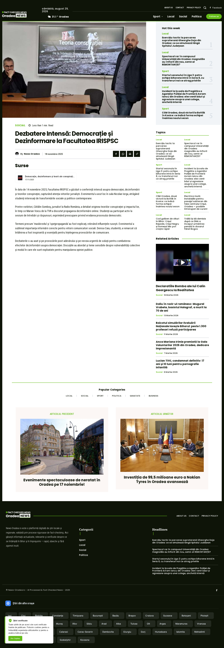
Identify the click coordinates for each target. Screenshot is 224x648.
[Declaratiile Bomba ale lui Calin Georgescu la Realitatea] (182, 262)
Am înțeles (15, 638)
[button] (204, 7)
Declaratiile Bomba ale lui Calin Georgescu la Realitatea (180, 288)
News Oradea (32, 154)
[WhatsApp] (123, 154)
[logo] (19, 14)
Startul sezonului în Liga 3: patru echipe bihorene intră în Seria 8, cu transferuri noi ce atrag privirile (183, 78)
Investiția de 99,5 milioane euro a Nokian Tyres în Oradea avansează (162, 479)
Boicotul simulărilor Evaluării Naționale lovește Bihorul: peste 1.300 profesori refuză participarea (181, 326)
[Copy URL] (137, 154)
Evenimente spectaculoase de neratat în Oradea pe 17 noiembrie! (61, 482)
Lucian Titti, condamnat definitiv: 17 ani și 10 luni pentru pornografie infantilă (180, 364)
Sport (165, 71)
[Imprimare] (130, 154)
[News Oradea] (17, 154)
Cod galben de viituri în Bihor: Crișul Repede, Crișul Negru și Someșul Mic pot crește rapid (167, 223)
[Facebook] (210, 8)
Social (20, 125)
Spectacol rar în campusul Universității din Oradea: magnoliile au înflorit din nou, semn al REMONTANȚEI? (183, 60)
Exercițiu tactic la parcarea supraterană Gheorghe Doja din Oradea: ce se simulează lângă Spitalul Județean (181, 41)
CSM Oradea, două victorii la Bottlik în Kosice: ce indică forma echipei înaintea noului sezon (183, 115)
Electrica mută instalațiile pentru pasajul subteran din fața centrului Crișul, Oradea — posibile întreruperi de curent (195, 202)
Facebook (217, 7)
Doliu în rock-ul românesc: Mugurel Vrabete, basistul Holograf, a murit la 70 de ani (181, 307)
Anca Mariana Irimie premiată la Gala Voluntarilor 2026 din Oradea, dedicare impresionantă (182, 345)
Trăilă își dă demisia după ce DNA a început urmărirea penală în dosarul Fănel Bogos (195, 223)
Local (165, 33)
